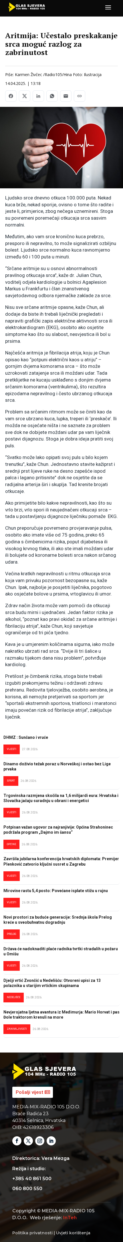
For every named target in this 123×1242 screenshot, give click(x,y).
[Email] (66, 96)
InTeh (70, 1217)
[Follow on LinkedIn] (51, 1140)
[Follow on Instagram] (39, 1140)
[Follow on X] (28, 1140)
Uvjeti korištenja (73, 1232)
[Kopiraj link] (79, 96)
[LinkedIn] (38, 96)
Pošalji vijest (29, 1092)
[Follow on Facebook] (16, 1140)
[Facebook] (11, 96)
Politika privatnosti (32, 1232)
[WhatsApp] (52, 96)
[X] (24, 96)
